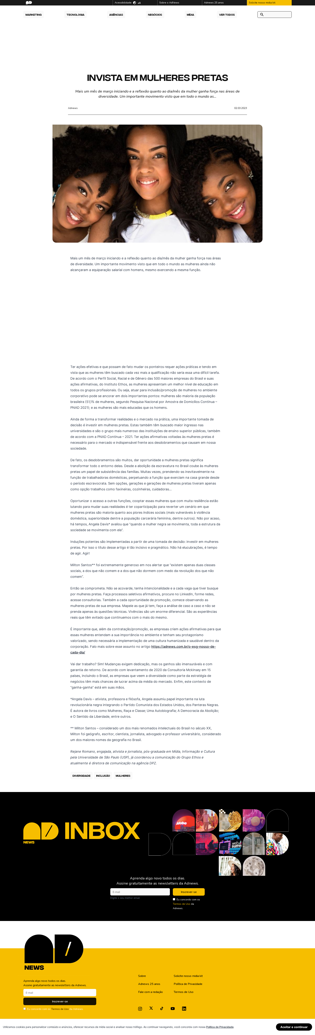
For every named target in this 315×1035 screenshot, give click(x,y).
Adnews (73, 108)
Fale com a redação (150, 992)
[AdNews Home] (28, 3)
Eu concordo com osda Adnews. (186, 904)
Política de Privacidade (188, 984)
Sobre (142, 976)
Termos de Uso (181, 904)
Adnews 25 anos (149, 984)
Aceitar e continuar (294, 1027)
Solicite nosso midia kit (188, 976)
